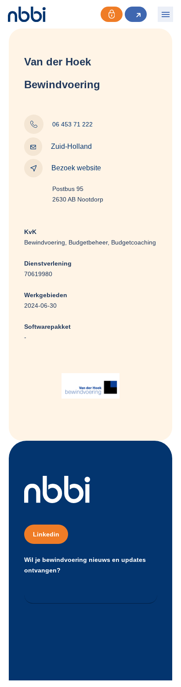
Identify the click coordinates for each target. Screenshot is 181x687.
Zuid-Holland (71, 146)
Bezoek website (76, 168)
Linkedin (46, 534)
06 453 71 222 (72, 124)
